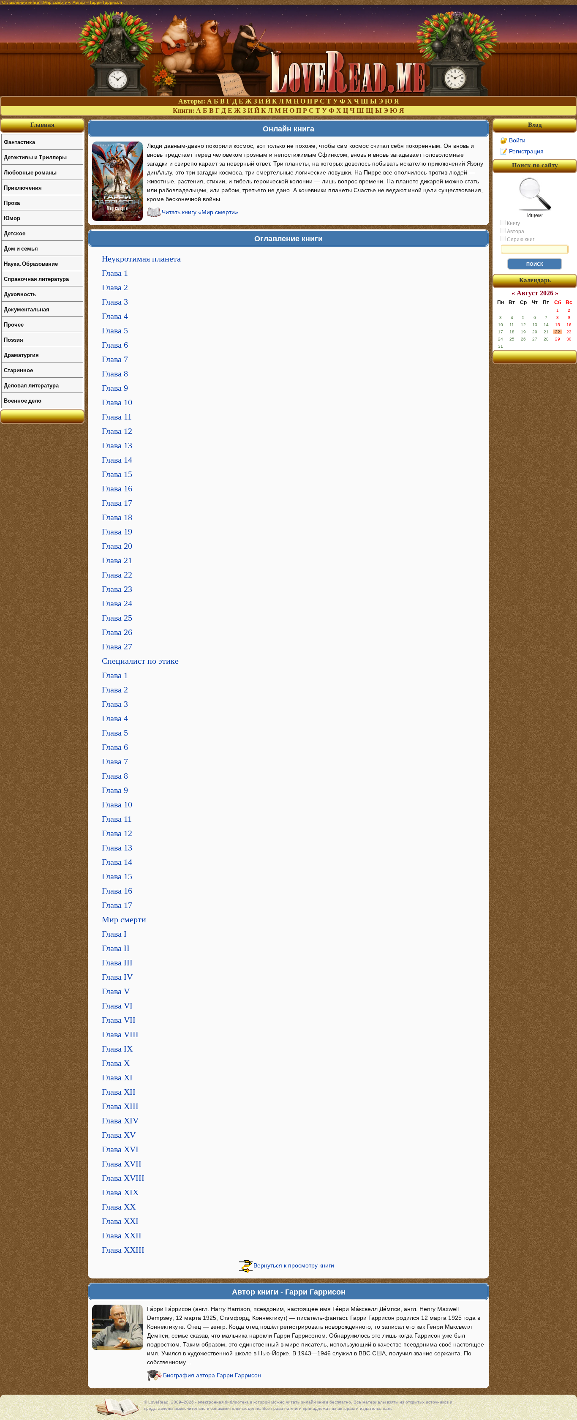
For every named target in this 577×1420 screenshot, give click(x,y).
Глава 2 (115, 287)
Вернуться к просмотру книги (293, 1265)
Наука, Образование (31, 263)
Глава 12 (117, 431)
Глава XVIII (123, 1178)
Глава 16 (117, 488)
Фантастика (19, 142)
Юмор (12, 218)
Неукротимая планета (141, 258)
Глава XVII (122, 1163)
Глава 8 (115, 373)
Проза (12, 203)
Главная (42, 124)
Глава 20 (117, 546)
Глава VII (119, 1020)
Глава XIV (120, 1120)
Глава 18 (117, 517)
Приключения (23, 187)
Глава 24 (117, 603)
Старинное (18, 370)
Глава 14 (117, 459)
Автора (515, 231)
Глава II (116, 948)
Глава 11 (117, 416)
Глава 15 (117, 474)
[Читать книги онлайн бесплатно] (288, 93)
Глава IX (117, 1048)
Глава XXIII (123, 1249)
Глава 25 (117, 617)
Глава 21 (117, 560)
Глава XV (119, 1134)
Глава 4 (115, 316)
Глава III (117, 962)
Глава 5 (115, 330)
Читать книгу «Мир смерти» (200, 212)
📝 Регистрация (522, 151)
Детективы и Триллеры (35, 157)
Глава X (116, 1063)
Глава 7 (115, 359)
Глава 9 (115, 387)
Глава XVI (120, 1149)
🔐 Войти (512, 140)
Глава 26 (117, 632)
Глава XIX (120, 1192)
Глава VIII (120, 1034)
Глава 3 (115, 301)
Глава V (116, 991)
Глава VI (117, 1005)
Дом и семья (21, 248)
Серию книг (520, 240)
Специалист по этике (140, 660)
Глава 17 (117, 502)
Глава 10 (117, 402)
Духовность (20, 294)
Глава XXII (122, 1235)
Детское (14, 233)
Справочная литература (36, 279)
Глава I (114, 933)
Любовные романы (30, 172)
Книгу (513, 223)
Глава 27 (117, 646)
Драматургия (21, 355)
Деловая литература (31, 385)
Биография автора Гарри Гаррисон (212, 1375)
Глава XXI (120, 1221)
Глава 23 (117, 589)
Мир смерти (124, 919)
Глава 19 (117, 531)
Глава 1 (115, 273)
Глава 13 (117, 445)
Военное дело (22, 400)
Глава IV (117, 976)
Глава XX (119, 1206)
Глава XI (117, 1077)
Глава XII (119, 1091)
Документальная (26, 309)
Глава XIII (120, 1106)
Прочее (14, 324)
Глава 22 (117, 574)
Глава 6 (115, 344)
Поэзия (13, 339)
